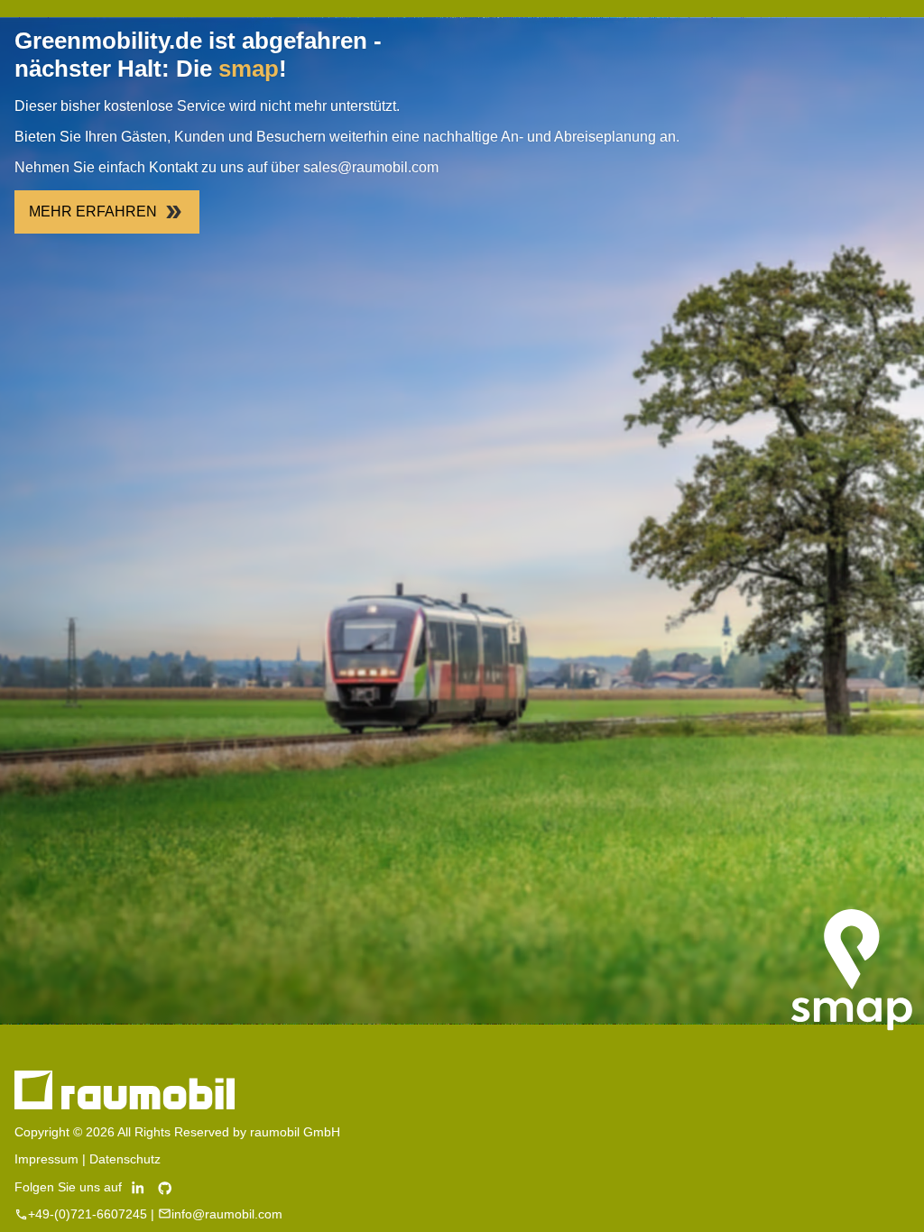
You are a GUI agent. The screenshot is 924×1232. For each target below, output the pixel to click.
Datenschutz (125, 1159)
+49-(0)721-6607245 (87, 1214)
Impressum (46, 1159)
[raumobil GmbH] (124, 1105)
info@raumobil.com (226, 1214)
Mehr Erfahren (93, 211)
